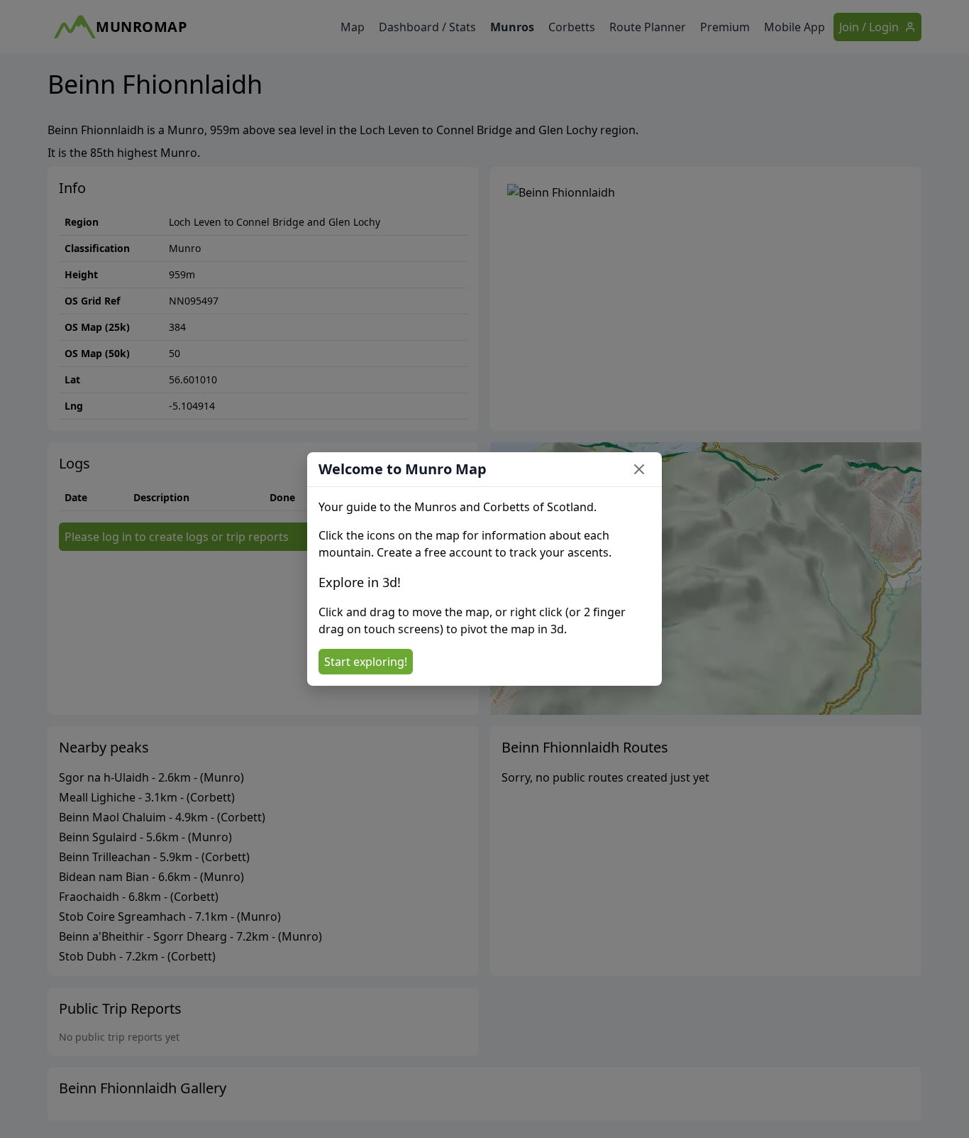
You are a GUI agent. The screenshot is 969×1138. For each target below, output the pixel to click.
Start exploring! (365, 661)
